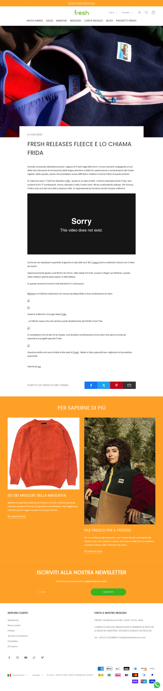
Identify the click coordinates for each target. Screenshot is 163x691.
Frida (63, 314)
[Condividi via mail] (129, 385)
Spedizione (13, 620)
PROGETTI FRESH (126, 20)
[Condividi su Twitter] (103, 385)
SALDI (49, 20)
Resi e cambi (14, 625)
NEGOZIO (75, 20)
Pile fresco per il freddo (107, 530)
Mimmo (31, 294)
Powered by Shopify (84, 675)
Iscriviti (108, 591)
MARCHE (61, 20)
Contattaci (13, 641)
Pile (68, 181)
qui (39, 366)
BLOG (109, 20)
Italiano (126, 12)
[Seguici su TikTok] (34, 657)
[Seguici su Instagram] (17, 657)
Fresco (95, 262)
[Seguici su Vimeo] (42, 657)
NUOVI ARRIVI (35, 20)
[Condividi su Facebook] (91, 385)
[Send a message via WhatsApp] (157, 685)
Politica (11, 630)
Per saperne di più (17, 516)
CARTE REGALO (93, 20)
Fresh (76, 352)
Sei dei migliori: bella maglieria (37, 495)
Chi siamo (13, 646)
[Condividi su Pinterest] (116, 385)
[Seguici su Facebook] (9, 657)
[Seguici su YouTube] (25, 657)
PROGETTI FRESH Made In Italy (81, 3)
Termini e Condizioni (18, 636)
